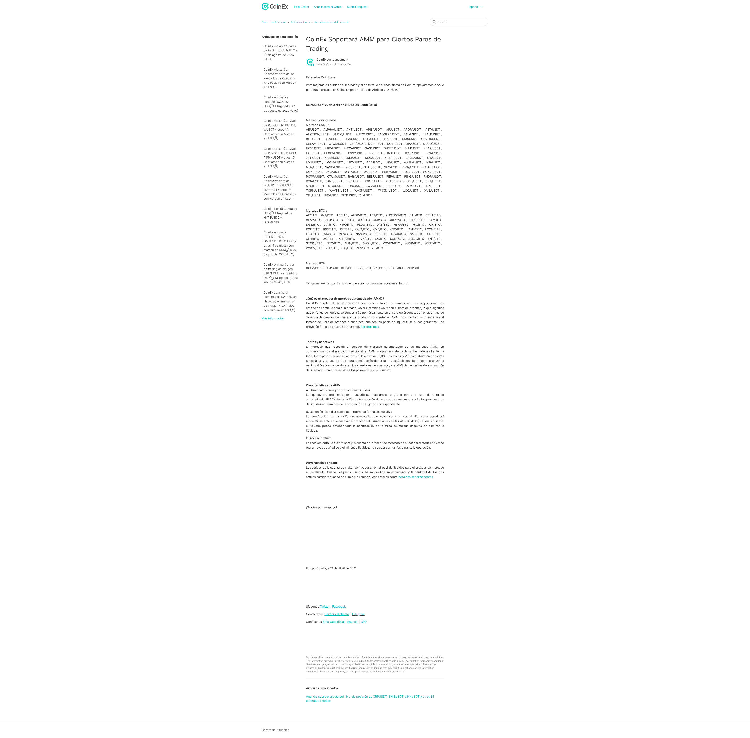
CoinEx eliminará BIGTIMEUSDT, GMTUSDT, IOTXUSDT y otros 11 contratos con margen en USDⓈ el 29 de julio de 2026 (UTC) (280, 243)
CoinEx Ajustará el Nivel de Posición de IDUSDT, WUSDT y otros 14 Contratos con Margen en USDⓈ (280, 129)
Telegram (358, 614)
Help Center (301, 6)
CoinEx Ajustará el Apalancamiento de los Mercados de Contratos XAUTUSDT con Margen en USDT (280, 78)
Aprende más (370, 327)
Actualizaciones (300, 22)
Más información (273, 318)
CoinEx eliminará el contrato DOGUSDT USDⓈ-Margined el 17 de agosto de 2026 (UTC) (281, 103)
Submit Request (357, 6)
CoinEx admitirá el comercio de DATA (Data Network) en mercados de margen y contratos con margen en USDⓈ (280, 301)
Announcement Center (328, 6)
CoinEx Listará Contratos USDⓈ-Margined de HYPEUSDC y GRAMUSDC (280, 215)
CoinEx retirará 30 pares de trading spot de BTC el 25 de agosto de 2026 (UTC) (281, 52)
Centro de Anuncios (274, 22)
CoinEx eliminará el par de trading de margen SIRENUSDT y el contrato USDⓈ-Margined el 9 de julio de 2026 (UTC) (281, 273)
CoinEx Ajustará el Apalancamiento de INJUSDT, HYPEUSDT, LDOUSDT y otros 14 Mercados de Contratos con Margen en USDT (280, 187)
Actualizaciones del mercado (331, 22)
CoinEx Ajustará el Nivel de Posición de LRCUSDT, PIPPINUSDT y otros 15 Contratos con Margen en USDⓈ (281, 157)
